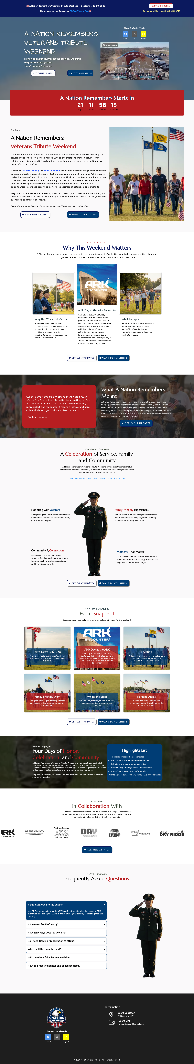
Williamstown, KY (125, 1016)
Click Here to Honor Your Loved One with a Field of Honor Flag (97, 478)
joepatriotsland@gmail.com (131, 1024)
